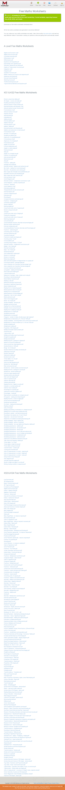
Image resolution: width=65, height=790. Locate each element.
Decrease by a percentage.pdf (11, 599)
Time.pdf (6, 212)
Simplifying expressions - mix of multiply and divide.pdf (18, 433)
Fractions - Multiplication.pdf (11, 563)
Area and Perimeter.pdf (10, 500)
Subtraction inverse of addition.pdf (13, 391)
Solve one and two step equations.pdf (13, 344)
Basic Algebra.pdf (8, 510)
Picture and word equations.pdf (12, 400)
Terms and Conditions (39, 783)
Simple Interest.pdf (8, 748)
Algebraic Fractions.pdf (10, 492)
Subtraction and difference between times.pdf (15, 439)
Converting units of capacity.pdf (12, 576)
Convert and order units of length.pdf (13, 213)
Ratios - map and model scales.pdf (13, 688)
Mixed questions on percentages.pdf (13, 293)
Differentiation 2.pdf (9, 58)
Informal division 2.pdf (9, 124)
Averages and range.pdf (10, 164)
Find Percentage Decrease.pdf (11, 534)
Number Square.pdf (9, 353)
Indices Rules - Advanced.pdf (11, 501)
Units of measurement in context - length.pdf (15, 453)
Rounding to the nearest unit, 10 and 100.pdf (15, 415)
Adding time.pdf (8, 119)
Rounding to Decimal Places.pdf (12, 730)
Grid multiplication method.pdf (11, 253)
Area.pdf (6, 161)
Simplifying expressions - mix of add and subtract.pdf (17, 431)
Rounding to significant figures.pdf (13, 284)
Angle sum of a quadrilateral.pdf (12, 137)
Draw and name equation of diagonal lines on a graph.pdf (18, 261)
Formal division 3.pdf (9, 132)
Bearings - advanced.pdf (10, 529)
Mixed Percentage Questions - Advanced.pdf (15, 641)
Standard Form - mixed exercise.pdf (13, 745)
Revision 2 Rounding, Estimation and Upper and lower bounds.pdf (20, 712)
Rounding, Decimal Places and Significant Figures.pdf (17, 737)
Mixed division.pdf (8, 159)
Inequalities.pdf (7, 117)
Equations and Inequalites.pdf (11, 62)
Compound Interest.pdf (10, 554)
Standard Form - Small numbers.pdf (13, 725)
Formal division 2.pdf (9, 110)
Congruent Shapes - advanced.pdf (12, 558)
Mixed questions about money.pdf (12, 290)
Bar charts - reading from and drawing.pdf (14, 168)
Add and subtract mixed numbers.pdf (13, 104)
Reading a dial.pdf (8, 406)
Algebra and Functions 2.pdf (11, 53)
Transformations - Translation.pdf (12, 672)
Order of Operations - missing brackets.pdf (15, 648)
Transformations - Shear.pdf (11, 657)
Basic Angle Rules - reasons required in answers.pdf (17, 521)
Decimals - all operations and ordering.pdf (14, 170)
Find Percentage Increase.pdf (11, 512)
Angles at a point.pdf (9, 144)
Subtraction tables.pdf (9, 355)
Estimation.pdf (7, 195)
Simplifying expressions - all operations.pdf (15, 428)
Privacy (49, 783)
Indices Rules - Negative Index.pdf (12, 581)
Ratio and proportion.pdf (10, 366)
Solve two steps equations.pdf (12, 373)
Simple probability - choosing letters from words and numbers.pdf (21, 321)
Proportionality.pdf (8, 667)
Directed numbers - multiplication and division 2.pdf (17, 181)
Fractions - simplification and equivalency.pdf (15, 632)
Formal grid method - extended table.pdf (14, 262)
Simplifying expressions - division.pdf (13, 429)
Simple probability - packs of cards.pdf (14, 422)
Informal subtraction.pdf (10, 233)
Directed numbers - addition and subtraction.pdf (16, 166)
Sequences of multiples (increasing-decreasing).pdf (17, 419)
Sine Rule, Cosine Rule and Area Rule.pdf (14, 717)
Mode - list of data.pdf (9, 301)
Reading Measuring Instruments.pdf (13, 692)
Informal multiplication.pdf (10, 226)
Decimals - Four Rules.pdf (10, 587)
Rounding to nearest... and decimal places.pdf (15, 413)
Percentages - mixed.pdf (10, 393)
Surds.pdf (6, 594)
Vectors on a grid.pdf (9, 754)
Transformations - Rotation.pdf (12, 750)
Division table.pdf (8, 204)
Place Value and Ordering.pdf (11, 271)
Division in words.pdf (9, 257)
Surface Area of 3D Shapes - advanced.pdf (15, 686)
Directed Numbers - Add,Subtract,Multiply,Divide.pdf (17, 614)
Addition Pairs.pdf (8, 123)
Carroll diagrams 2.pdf (9, 186)
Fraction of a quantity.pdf (10, 155)
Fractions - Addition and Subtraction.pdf (14, 578)
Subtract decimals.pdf (9, 380)
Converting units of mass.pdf (11, 232)
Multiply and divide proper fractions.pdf (14, 335)
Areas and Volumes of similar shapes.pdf (14, 507)
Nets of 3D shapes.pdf (9, 509)
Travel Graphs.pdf (8, 683)
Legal (46, 783)
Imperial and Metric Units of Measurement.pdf (15, 621)
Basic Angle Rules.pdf (9, 525)
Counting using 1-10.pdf (10, 239)
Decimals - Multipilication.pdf (11, 590)
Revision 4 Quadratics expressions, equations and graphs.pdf (19, 719)
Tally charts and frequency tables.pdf (13, 440)
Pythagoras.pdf (8, 670)
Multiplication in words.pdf (10, 315)
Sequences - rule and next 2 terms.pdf (13, 417)
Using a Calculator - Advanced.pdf (12, 694)
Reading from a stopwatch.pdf (12, 292)
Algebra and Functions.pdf (10, 54)
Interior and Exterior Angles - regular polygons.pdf (16, 638)
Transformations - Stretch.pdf (11, 661)
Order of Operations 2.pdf (10, 519)
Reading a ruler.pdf (8, 281)
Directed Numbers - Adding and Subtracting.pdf (16, 617)
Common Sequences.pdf (10, 193)
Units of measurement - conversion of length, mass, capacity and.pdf (21, 770)
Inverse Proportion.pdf (9, 601)
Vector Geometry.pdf (9, 703)
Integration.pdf (7, 71)
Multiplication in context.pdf (11, 311)
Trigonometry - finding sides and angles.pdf (15, 768)
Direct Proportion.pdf (9, 610)
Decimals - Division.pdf (9, 583)
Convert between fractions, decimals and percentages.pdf (18, 223)
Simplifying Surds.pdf (9, 755)
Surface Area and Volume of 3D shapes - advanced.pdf (18, 761)
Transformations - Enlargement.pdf (13, 728)
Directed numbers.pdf (9, 248)
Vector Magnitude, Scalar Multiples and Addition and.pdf (18, 774)
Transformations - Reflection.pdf (12, 732)
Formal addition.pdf (9, 241)
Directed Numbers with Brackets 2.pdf (13, 106)
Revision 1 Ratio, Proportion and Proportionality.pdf (17, 708)
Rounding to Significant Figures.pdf (13, 734)
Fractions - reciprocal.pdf (10, 574)
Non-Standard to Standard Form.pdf (13, 647)
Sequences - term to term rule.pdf (12, 295)
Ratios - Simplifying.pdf (10, 685)
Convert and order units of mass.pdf (13, 217)
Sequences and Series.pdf (10, 76)
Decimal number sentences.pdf (12, 224)
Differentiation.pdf (8, 60)
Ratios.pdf (6, 514)
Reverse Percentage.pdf (10, 705)
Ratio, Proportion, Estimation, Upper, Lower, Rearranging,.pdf (19, 677)
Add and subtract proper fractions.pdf (13, 108)
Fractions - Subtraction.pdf (11, 567)
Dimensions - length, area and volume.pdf (14, 607)
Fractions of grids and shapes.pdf (12, 237)
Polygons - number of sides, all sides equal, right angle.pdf (19, 317)
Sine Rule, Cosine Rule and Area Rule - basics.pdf (16, 710)
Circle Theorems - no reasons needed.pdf (14, 543)
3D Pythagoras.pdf (8, 481)
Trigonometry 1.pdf (9, 333)
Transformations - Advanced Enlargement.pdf (15, 721)
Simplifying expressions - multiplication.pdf (15, 435)
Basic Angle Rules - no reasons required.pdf (15, 516)
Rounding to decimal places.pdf (12, 277)
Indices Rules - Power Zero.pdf (11, 585)
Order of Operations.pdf (10, 559)
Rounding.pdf (7, 197)
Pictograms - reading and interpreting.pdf (14, 397)
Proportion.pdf (7, 331)
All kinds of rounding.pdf (10, 133)
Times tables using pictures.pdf (12, 446)
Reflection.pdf (7, 701)
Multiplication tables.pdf (10, 326)
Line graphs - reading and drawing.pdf (13, 270)
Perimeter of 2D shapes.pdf (11, 656)
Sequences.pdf (7, 743)
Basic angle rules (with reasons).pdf (13, 175)
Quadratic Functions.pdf (10, 73)
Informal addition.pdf (9, 121)
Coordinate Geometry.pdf (10, 56)
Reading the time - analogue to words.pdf (14, 370)
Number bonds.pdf (8, 360)
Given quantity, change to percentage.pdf (14, 588)
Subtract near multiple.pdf (10, 388)
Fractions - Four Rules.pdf (10, 548)
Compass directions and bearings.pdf (13, 199)
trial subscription (47, 33)
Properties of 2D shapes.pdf (11, 659)
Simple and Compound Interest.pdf (13, 752)
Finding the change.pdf (9, 215)
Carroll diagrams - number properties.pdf (14, 183)
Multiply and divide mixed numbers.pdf (13, 330)
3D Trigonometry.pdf (9, 485)
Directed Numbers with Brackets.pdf (13, 128)
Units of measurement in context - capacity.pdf (16, 451)
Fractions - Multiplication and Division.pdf (14, 556)
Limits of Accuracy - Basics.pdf (12, 608)
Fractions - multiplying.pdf (10, 201)
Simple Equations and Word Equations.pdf (15, 746)
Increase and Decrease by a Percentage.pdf (15, 636)
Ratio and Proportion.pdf (10, 674)
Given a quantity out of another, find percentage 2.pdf (17, 264)
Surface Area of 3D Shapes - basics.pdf (14, 690)
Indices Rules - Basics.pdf (10, 523)
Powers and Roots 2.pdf (10, 625)
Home (31, 5)
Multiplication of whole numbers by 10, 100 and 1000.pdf (18, 322)
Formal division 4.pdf (9, 139)
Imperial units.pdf (8, 114)
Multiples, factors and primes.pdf (12, 308)
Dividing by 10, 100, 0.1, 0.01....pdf (12, 612)
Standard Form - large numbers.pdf (13, 739)
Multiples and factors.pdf (10, 304)
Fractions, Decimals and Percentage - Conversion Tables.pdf (19, 634)
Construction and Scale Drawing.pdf (13, 565)
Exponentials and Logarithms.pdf (12, 64)
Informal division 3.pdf (9, 177)
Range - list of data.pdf (10, 348)
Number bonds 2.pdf (9, 357)
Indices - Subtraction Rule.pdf (11, 498)
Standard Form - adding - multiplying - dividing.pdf (16, 736)
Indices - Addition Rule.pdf (10, 490)
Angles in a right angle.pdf (10, 148)
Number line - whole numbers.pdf (12, 371)
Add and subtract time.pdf (10, 112)
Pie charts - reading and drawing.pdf (13, 404)
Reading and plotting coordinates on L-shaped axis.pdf (18, 410)
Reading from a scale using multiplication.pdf (15, 411)
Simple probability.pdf (9, 324)
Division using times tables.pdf (12, 99)
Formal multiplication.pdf (10, 146)
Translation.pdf (8, 676)
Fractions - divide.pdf (9, 184)
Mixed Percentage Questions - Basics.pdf (14, 643)
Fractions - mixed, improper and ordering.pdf (15, 570)
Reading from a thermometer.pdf (12, 306)
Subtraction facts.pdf (9, 351)
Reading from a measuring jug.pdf (12, 288)
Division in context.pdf (9, 255)
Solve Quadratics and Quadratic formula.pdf (15, 706)
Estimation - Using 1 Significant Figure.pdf (14, 616)
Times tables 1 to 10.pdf (10, 442)
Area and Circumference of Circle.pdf (13, 496)
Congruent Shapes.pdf (9, 561)
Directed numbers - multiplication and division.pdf (16, 244)
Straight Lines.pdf (8, 757)
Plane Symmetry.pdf (9, 627)
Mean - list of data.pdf (9, 250)
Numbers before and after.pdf (11, 375)
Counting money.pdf (9, 235)
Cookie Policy (55, 783)
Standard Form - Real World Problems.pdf (14, 714)
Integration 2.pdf (8, 69)
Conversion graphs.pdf (10, 202)
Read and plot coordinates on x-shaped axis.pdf (16, 395)
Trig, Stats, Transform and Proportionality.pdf (15, 763)
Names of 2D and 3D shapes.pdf (12, 342)
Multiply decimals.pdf (9, 339)
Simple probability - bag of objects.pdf (13, 420)
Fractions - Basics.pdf (9, 605)
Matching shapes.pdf (9, 219)
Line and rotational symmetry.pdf (12, 268)
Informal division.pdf (9, 192)
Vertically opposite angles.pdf (11, 460)
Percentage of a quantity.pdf (11, 390)
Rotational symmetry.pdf (10, 402)
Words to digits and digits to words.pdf (14, 462)
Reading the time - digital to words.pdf (13, 384)
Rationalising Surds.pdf (10, 681)
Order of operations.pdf (10, 379)
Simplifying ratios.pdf (9, 313)
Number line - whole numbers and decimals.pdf (16, 368)
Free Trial (38, 5)
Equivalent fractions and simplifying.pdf (14, 173)
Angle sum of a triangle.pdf (11, 141)
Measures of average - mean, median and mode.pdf (17, 275)
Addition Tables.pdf (9, 126)
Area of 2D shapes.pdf (9, 503)
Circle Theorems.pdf (9, 547)
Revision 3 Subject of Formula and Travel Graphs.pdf (17, 716)
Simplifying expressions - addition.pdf (13, 426)
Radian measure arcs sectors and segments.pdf (16, 74)
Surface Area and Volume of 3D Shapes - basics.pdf (17, 759)
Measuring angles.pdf (9, 259)
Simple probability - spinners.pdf (12, 302)
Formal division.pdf (9, 143)
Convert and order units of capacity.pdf (14, 208)
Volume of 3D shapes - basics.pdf (12, 775)
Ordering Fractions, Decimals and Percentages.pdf (16, 650)
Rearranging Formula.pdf (10, 696)
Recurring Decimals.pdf (10, 699)
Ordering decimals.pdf (9, 382)
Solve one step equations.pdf (11, 362)
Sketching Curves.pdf (9, 80)
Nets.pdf (6, 152)
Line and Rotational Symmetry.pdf (12, 639)
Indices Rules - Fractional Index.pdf (13, 552)
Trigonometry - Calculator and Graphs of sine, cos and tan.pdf (20, 766)
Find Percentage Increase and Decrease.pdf (15, 505)
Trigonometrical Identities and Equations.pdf (15, 83)
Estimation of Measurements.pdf (12, 619)
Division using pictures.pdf (10, 210)
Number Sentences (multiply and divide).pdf (15, 350)
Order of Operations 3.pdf (10, 545)
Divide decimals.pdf (9, 252)
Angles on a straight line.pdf (11, 154)
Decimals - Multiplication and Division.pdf (14, 596)
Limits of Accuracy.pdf (10, 630)
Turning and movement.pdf (11, 449)
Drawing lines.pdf (8, 150)
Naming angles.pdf (8, 206)
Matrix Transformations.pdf (11, 483)
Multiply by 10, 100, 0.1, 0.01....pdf (12, 645)
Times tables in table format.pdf (12, 444)
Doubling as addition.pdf (10, 135)
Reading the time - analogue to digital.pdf (14, 340)
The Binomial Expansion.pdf (11, 82)
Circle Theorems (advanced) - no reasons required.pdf (17, 532)
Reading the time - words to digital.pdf (13, 399)
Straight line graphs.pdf (10, 337)
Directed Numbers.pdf (9, 518)
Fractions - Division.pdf (10, 494)
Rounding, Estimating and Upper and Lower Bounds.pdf (18, 741)
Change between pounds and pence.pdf (14, 190)
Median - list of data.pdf (10, 246)
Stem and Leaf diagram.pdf (11, 377)
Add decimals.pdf (8, 115)
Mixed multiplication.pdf (10, 286)
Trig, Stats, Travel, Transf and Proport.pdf (14, 765)
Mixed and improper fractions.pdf (12, 282)
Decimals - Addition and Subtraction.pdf (14, 579)
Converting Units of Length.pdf (11, 572)
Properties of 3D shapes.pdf (11, 328)
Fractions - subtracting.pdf (11, 230)
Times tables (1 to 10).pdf (10, 359)
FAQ (44, 5)
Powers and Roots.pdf (9, 536)
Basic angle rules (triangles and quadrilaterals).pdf (16, 172)
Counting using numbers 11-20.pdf (13, 242)
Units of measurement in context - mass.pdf (15, 455)
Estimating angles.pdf (9, 188)
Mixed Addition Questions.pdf (11, 279)
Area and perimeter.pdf (9, 157)
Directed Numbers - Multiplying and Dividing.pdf (16, 530)
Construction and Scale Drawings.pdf (13, 569)
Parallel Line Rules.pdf (9, 652)
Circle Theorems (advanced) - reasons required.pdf (17, 538)
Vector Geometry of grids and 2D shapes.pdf (15, 772)
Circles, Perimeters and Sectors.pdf (13, 550)
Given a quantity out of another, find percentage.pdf (17, 266)
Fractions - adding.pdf (9, 163)
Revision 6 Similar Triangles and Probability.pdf (16, 726)
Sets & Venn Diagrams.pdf (10, 299)
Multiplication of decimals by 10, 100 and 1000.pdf (17, 319)
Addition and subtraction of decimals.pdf (14, 130)
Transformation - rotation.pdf (11, 448)
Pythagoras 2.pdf (8, 668)
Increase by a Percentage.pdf (11, 487)
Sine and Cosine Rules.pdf (10, 78)
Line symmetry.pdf (8, 221)
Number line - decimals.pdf (10, 364)
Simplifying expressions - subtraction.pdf (14, 437)
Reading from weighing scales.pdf (12, 310)
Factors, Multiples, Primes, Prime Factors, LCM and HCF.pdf (19, 628)
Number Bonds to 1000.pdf (11, 346)
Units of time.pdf (8, 408)
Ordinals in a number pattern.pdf (12, 386)
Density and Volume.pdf (10, 603)
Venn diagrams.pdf (9, 459)
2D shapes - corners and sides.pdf (12, 101)
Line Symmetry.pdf (8, 479)
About (49, 5)
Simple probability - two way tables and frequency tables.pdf (19, 424)
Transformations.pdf (9, 273)
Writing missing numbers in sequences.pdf (15, 464)
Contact (56, 5)
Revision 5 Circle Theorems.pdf (12, 723)
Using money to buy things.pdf (12, 457)
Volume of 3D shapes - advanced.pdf (13, 697)
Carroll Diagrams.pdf (9, 179)
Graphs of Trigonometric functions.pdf (14, 67)
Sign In (62, 5)
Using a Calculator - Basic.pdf (11, 679)
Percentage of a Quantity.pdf (11, 654)
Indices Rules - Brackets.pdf (11, 527)
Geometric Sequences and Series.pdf (13, 65)
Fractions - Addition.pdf (10, 592)
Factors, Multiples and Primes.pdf (12, 623)
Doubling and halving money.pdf (12, 103)
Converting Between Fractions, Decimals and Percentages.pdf (19, 228)
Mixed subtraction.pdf (9, 297)
